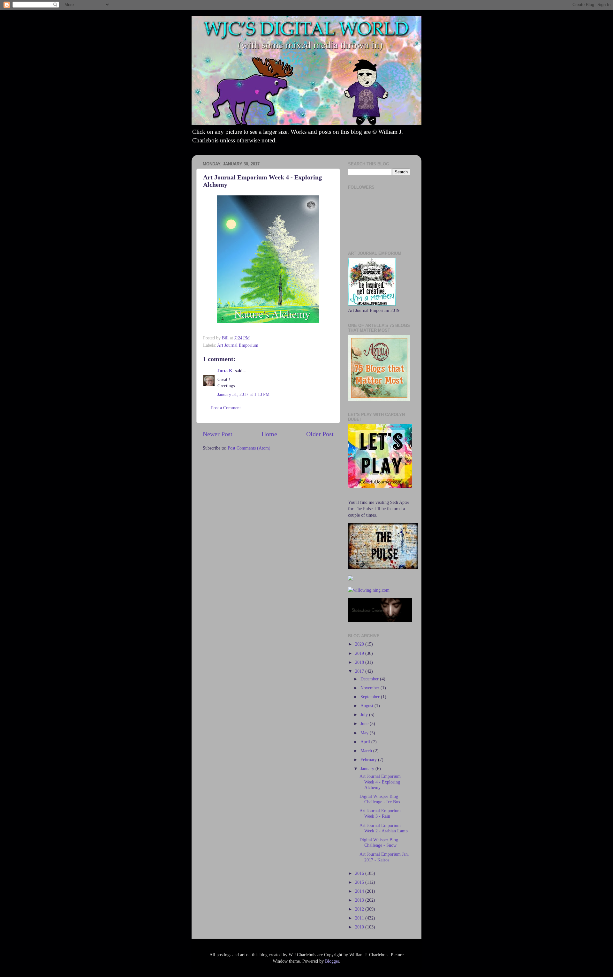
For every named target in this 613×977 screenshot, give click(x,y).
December (370, 678)
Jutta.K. (225, 370)
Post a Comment (226, 407)
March (366, 750)
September (370, 696)
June (365, 723)
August (367, 705)
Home (269, 433)
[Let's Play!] (380, 486)
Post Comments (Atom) (249, 448)
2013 (360, 900)
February (369, 759)
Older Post (320, 433)
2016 (360, 873)
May (365, 732)
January (367, 768)
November (370, 687)
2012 (360, 909)
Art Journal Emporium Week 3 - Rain (380, 813)
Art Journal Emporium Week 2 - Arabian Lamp (383, 828)
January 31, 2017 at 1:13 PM (243, 394)
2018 (360, 662)
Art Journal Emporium (237, 345)
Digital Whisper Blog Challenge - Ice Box (379, 799)
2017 (360, 671)
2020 (360, 644)
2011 (360, 917)
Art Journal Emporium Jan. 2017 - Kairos (384, 857)
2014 (360, 891)
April (365, 741)
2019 (360, 653)
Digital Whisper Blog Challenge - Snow (378, 842)
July (364, 714)
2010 (360, 926)
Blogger (332, 961)
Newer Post (217, 433)
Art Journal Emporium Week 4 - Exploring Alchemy (380, 782)
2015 (360, 882)
